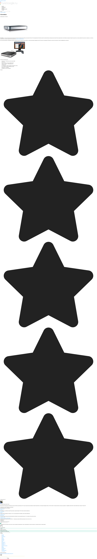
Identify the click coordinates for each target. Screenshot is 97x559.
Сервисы (3, 549)
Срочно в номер (4, 550)
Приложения (3, 7)
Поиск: (1, 11)
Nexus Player (2, 515)
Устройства (3, 551)
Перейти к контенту (3, 0)
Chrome (3, 535)
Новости (3, 544)
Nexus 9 (1, 512)
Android (3, 6)
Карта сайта (2, 553)
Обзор (3, 546)
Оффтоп (3, 547)
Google (3, 538)
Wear (2, 541)
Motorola (3, 539)
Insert (8, 558)
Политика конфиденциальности (8, 553)
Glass (2, 537)
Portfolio (3, 540)
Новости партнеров (4, 545)
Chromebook (3, 536)
